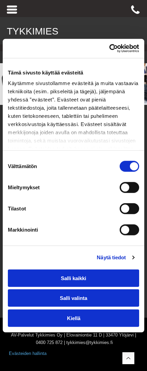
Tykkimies (32, 31)
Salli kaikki (73, 278)
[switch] (129, 187)
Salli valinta (73, 298)
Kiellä (73, 318)
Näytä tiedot (111, 257)
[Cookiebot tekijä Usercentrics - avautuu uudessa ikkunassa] (109, 48)
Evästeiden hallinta (27, 353)
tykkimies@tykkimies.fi (89, 342)
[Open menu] (12, 9)
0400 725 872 (49, 342)
